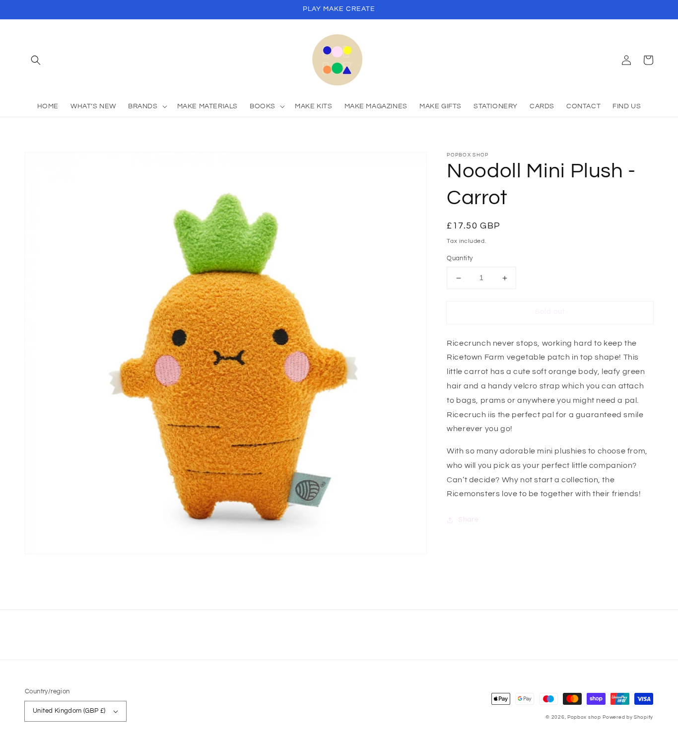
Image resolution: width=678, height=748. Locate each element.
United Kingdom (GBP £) (69, 710)
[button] (36, 60)
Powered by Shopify (628, 717)
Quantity (460, 258)
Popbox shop (584, 717)
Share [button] (468, 520)
